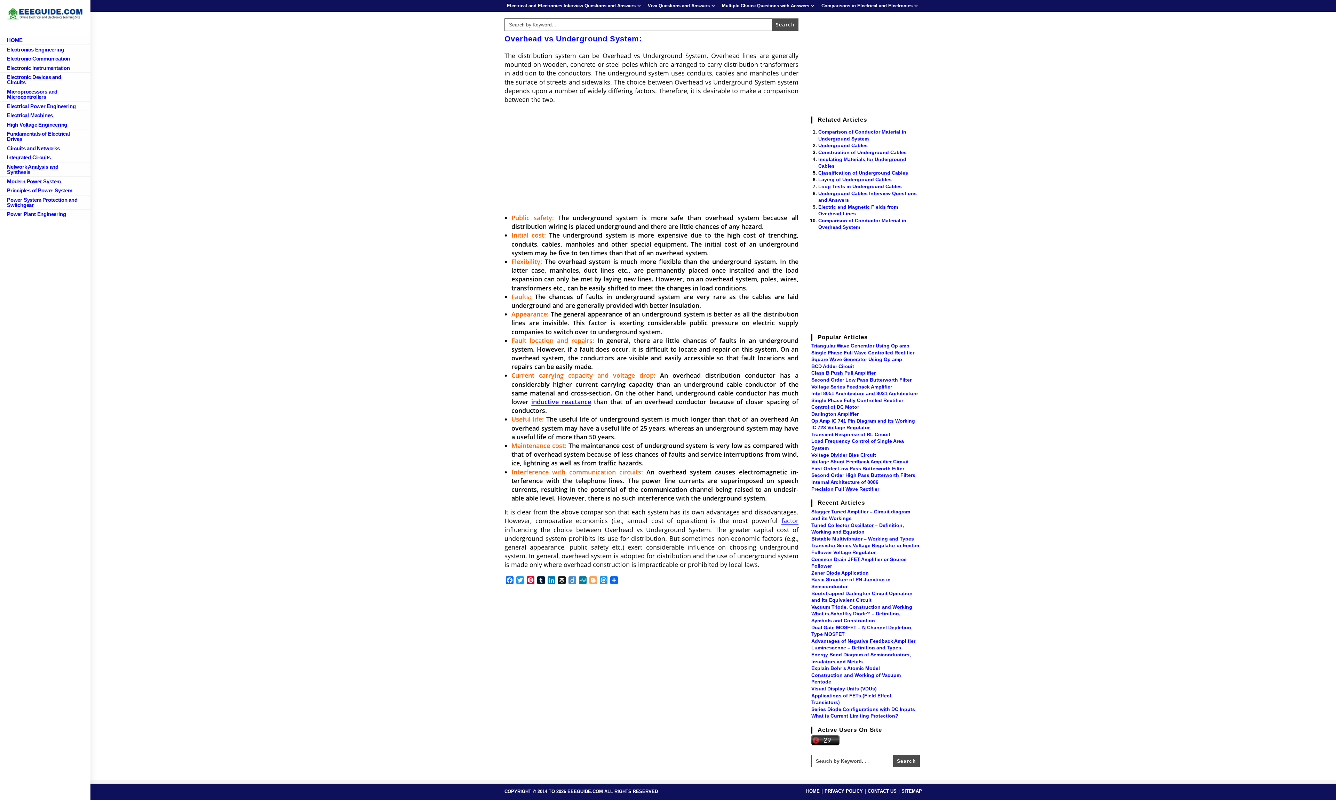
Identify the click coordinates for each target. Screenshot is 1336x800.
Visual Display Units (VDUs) (844, 688)
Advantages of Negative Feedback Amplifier (863, 641)
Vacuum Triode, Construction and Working (861, 607)
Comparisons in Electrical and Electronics (867, 5)
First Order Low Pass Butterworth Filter (857, 468)
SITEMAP (911, 791)
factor (789, 521)
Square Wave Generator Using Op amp (856, 359)
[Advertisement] (651, 159)
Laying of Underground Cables (855, 179)
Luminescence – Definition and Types (856, 647)
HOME (813, 791)
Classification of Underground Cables (863, 173)
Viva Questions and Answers (679, 5)
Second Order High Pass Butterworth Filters (863, 475)
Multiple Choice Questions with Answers (765, 5)
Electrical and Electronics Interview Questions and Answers (571, 5)
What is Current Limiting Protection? (854, 716)
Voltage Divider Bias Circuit (843, 455)
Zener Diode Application (840, 573)
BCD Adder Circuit (832, 366)
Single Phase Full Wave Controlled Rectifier (862, 352)
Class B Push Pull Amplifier (843, 373)
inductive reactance (561, 402)
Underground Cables (843, 145)
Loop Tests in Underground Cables (860, 186)
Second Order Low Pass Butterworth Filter (861, 380)
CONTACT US (882, 791)
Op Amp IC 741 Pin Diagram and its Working (863, 421)
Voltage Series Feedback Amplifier (851, 387)
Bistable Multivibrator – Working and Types (862, 539)
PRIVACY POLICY (844, 791)
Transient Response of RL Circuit (850, 434)
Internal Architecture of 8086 (844, 482)
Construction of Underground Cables (862, 152)
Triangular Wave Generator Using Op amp (860, 346)
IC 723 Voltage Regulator (840, 427)
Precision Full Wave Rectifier (845, 489)
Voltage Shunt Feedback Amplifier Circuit (860, 461)
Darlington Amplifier (835, 414)
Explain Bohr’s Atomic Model (845, 668)
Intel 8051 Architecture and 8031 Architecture (864, 393)
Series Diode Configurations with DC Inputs (863, 709)
